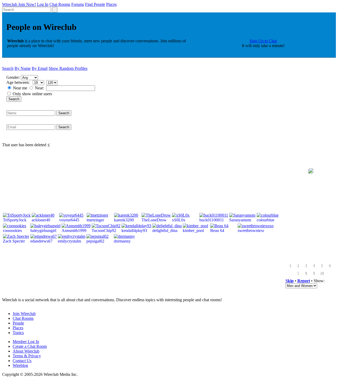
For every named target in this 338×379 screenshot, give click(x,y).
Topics (18, 332)
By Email (40, 68)
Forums (77, 4)
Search (7, 68)
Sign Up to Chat (263, 41)
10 (322, 273)
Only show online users (32, 94)
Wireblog (20, 365)
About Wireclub (26, 351)
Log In (42, 4)
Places (111, 4)
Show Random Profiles (68, 68)
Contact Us (22, 360)
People (18, 323)
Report (303, 280)
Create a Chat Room (30, 346)
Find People (95, 4)
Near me (20, 88)
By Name (23, 68)
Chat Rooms (59, 4)
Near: (40, 88)
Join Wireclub (24, 313)
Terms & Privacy (27, 356)
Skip (289, 280)
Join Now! (27, 4)
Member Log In (26, 341)
